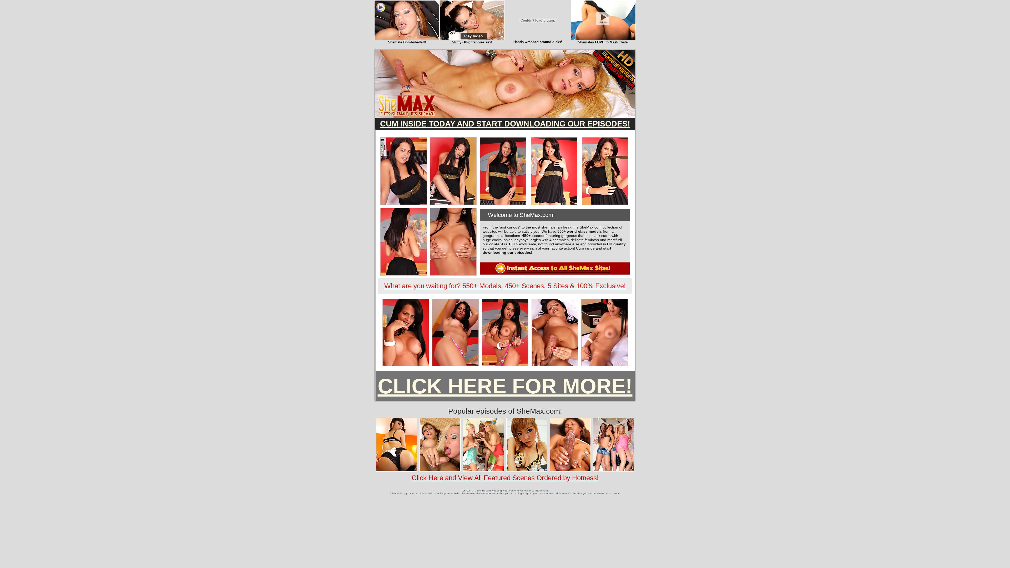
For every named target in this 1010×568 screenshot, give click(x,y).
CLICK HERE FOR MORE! (505, 386)
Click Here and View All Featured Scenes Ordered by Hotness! (505, 478)
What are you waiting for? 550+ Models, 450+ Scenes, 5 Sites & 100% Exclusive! (505, 286)
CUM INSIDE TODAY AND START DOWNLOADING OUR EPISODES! (505, 123)
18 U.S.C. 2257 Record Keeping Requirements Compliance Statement (505, 490)
